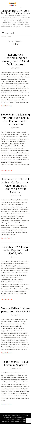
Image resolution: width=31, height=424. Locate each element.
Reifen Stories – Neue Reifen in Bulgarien (16, 363)
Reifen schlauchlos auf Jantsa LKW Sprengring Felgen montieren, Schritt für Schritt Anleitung (15, 186)
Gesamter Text (5, 106)
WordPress (25, 421)
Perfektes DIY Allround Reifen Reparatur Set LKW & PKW (15, 250)
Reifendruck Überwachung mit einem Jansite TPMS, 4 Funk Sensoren (15, 59)
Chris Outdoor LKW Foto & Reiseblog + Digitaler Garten (15, 11)
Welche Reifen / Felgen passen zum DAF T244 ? (15, 310)
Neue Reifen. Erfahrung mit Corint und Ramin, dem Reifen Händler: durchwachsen (15, 119)
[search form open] (20, 7)
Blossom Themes (9, 421)
